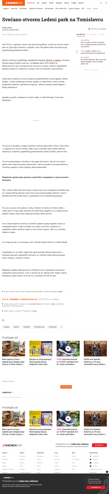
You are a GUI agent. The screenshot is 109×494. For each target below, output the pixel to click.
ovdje (53, 304)
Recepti (56, 459)
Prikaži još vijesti (90, 70)
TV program (76, 459)
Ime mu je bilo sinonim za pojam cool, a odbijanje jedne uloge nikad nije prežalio (93, 43)
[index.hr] (13, 3)
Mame (39, 469)
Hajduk (22, 463)
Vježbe (89, 8)
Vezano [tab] (102, 34)
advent (16, 327)
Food (38, 466)
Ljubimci (39, 463)
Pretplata (31, 3)
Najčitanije (23, 8)
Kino (73, 463)
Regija (4, 463)
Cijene (73, 3)
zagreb (6, 327)
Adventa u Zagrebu (53, 60)
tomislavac (52, 327)
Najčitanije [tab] (92, 34)
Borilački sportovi (25, 472)
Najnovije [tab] (81, 34)
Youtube (95, 459)
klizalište (26, 327)
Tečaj (74, 456)
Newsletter (93, 472)
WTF (83, 8)
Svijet (4, 456)
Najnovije (14, 8)
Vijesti (44, 3)
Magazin (6, 8)
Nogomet (22, 456)
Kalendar (57, 472)
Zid (38, 3)
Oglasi (66, 3)
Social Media (49, 8)
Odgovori (57, 469)
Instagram (96, 463)
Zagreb (4, 466)
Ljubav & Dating (74, 8)
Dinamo (22, 459)
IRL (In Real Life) (60, 8)
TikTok (95, 466)
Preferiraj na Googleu (98, 29)
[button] (4, 348)
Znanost (4, 472)
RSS (73, 469)
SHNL (21, 466)
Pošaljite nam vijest (96, 469)
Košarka (22, 469)
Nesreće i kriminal (8, 469)
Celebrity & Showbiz (36, 8)
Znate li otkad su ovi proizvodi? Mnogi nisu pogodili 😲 (93, 52)
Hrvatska (5, 459)
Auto (38, 472)
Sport (51, 3)
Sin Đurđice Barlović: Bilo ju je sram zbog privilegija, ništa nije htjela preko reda (93, 61)
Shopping (40, 456)
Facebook (96, 456)
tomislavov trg (39, 327)
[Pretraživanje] (105, 3)
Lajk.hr (56, 463)
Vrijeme (74, 466)
